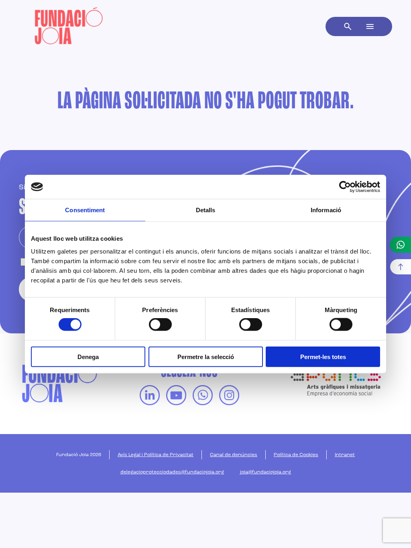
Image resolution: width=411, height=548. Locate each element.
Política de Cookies (296, 455)
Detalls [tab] (206, 210)
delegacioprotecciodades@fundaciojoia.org (172, 472)
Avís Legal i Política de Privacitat (155, 455)
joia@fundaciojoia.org (265, 472)
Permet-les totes (323, 356)
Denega (88, 356)
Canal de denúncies (233, 455)
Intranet (345, 455)
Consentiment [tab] (85, 210)
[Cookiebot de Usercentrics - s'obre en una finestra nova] (345, 187)
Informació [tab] (326, 210)
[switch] (160, 324)
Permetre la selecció (205, 356)
